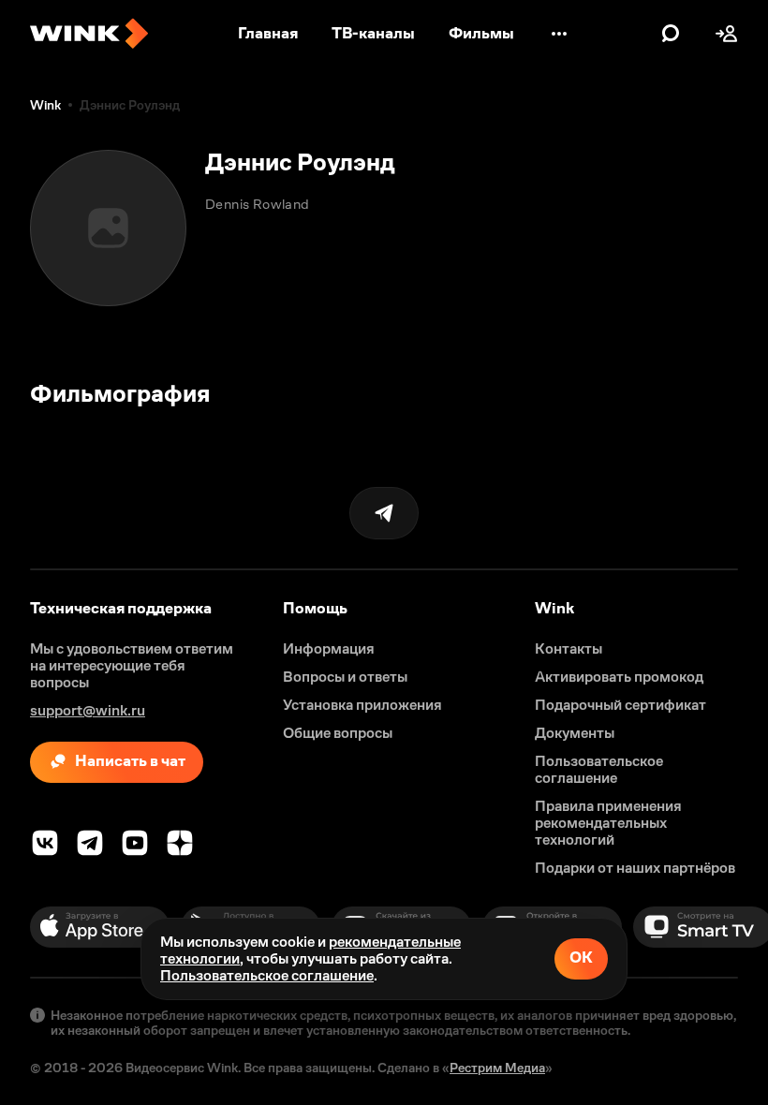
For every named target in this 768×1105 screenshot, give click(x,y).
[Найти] (670, 33)
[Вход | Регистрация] (727, 33)
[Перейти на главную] (89, 33)
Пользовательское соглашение (267, 975)
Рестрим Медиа (497, 1067)
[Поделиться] (384, 513)
